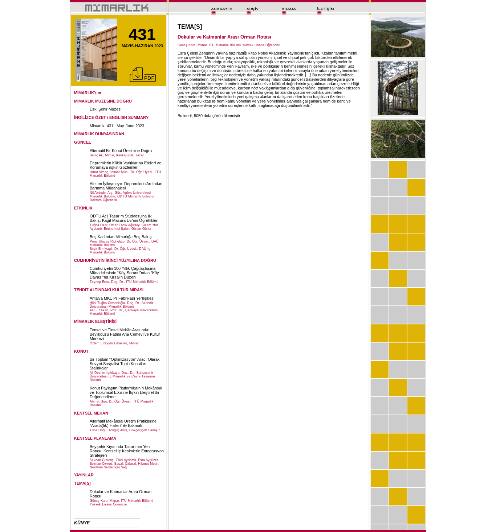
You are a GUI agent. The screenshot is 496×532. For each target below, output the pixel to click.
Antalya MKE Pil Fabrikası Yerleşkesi (122, 298)
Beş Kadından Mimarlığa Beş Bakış (121, 237)
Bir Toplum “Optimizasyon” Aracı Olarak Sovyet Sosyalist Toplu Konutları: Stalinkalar (125, 363)
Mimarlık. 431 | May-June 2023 (117, 126)
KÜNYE (82, 522)
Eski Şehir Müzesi (105, 109)
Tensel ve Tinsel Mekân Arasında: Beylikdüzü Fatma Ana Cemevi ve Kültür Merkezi (125, 334)
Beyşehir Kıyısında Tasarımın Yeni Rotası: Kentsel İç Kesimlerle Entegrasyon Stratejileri (127, 450)
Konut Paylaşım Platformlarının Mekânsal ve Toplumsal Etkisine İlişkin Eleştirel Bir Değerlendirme (126, 392)
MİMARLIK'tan (87, 93)
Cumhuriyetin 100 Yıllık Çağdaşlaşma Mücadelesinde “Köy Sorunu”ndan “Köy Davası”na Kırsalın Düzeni (124, 272)
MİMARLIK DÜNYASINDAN (99, 134)
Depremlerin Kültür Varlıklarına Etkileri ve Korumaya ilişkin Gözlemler (125, 165)
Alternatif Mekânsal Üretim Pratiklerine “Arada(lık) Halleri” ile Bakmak (123, 423)
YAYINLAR (84, 475)
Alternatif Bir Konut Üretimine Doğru (121, 150)
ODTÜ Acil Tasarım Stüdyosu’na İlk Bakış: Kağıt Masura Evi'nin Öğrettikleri (124, 218)
